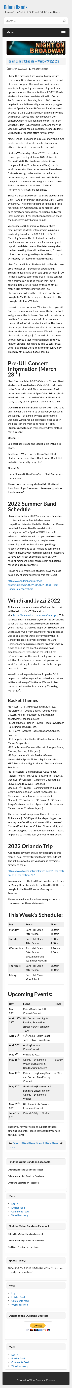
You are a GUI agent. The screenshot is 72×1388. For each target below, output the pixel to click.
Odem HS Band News (24, 1143)
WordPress (35, 1380)
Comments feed (20, 1211)
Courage (50, 1380)
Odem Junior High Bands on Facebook (26, 1176)
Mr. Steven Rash (40, 68)
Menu (10, 32)
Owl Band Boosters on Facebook (23, 1182)
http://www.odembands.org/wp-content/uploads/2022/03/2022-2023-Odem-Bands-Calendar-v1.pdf (33, 585)
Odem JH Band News (47, 1143)
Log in (14, 1203)
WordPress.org (19, 1215)
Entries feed (18, 1207)
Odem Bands (15, 7)
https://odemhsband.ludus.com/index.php (35, 615)
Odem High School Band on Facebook (25, 1169)
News (12, 1147)
